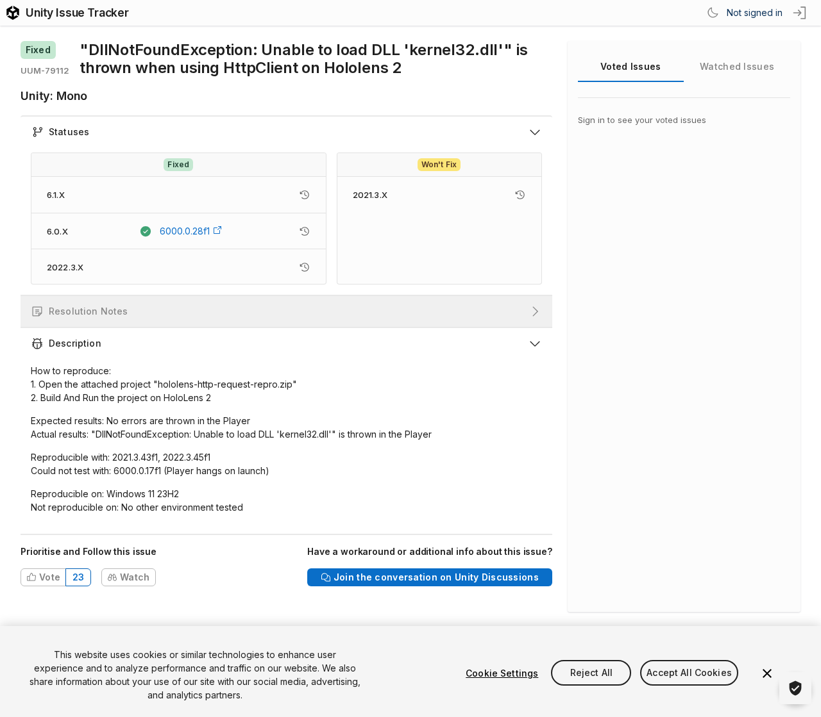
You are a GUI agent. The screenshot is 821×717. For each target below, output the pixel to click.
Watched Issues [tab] (737, 66)
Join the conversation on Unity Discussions (436, 577)
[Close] (767, 673)
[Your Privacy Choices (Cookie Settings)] (795, 688)
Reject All (591, 673)
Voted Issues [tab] (630, 66)
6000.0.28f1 (185, 231)
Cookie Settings (502, 673)
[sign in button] (800, 13)
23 (78, 577)
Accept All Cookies (689, 673)
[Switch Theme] (713, 13)
